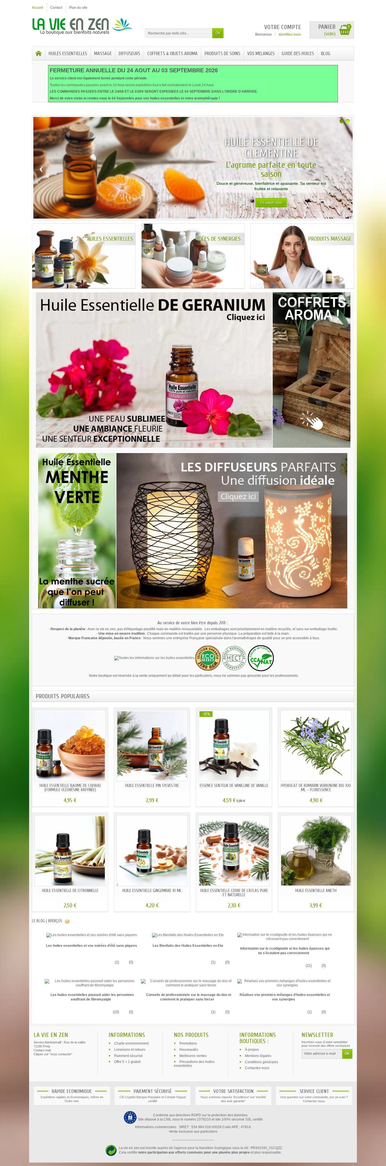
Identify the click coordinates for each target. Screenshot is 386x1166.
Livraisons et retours (129, 1049)
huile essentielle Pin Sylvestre (152, 785)
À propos (252, 1050)
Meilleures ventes (193, 1056)
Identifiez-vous (290, 34)
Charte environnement (131, 1043)
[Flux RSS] (67, 921)
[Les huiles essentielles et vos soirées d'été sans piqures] (91, 935)
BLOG (325, 53)
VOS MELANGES (261, 53)
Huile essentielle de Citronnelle (70, 890)
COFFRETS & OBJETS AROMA (172, 53)
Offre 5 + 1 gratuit (127, 1062)
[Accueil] (38, 53)
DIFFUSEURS (129, 53)
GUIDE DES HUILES (298, 53)
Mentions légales (258, 1056)
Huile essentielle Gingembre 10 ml (152, 890)
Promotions (188, 1043)
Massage (103, 53)
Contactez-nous (257, 1068)
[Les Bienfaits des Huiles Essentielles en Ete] (188, 935)
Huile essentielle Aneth (316, 890)
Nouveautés (188, 1049)
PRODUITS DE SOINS (222, 53)
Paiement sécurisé (128, 1056)
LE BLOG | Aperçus (47, 921)
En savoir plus (271, 203)
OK (218, 33)
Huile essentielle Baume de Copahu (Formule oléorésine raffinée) (70, 787)
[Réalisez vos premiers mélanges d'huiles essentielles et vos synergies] (285, 983)
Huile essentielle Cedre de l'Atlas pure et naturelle (234, 892)
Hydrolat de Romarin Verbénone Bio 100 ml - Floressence (316, 787)
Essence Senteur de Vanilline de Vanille (234, 785)
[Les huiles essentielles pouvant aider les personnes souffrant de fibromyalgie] (92, 983)
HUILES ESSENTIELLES (68, 53)
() (116, 962)
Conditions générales (261, 1062)
